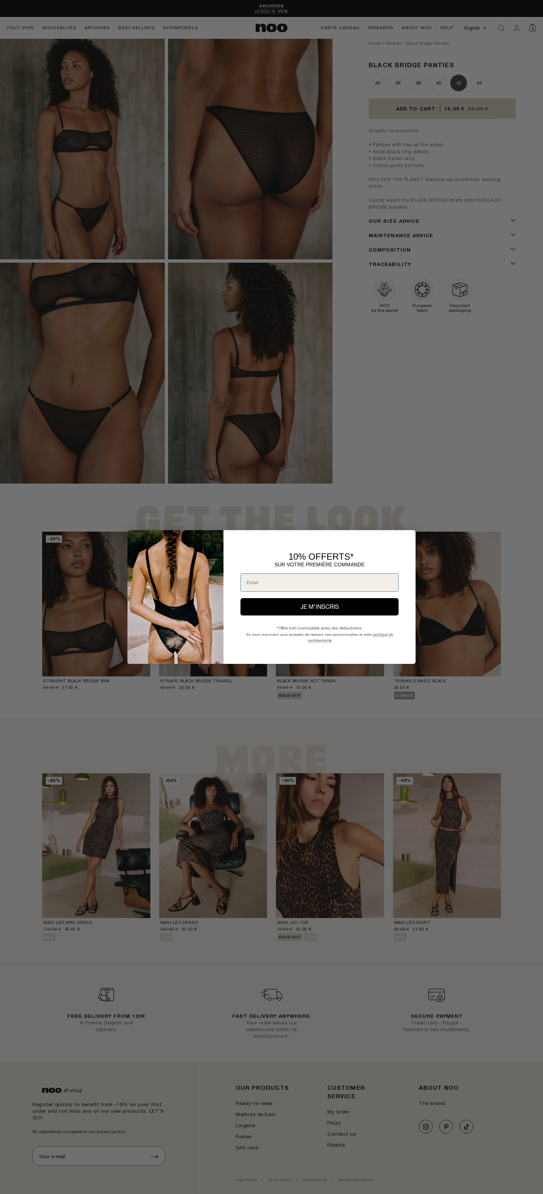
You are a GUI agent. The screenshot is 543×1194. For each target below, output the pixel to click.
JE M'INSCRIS (319, 606)
